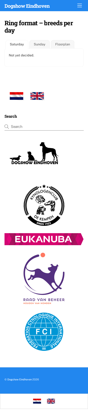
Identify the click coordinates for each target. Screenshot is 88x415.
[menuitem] (16, 96)
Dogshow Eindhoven (19, 379)
